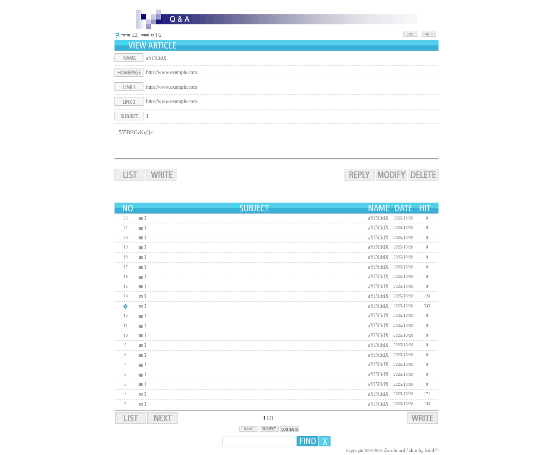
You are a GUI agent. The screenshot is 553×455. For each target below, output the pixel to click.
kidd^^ (432, 450)
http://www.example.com (171, 72)
